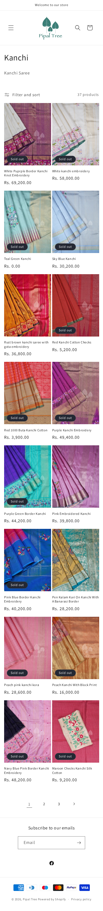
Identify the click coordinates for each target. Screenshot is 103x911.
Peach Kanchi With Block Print (74, 685)
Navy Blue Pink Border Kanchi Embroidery (26, 770)
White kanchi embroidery (71, 171)
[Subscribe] (79, 842)
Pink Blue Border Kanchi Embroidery (22, 599)
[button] (11, 28)
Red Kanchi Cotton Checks (71, 342)
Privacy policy (81, 899)
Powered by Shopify (52, 899)
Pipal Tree (30, 899)
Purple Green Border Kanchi (25, 514)
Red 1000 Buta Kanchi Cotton (26, 430)
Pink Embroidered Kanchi (71, 514)
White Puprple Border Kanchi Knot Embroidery (26, 173)
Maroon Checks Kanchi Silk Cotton (72, 770)
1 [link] (29, 804)
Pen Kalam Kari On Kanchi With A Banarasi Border (75, 599)
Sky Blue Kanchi (64, 259)
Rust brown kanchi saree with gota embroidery (26, 344)
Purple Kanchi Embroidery (72, 430)
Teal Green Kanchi (17, 259)
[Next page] (74, 804)
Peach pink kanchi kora (21, 685)
